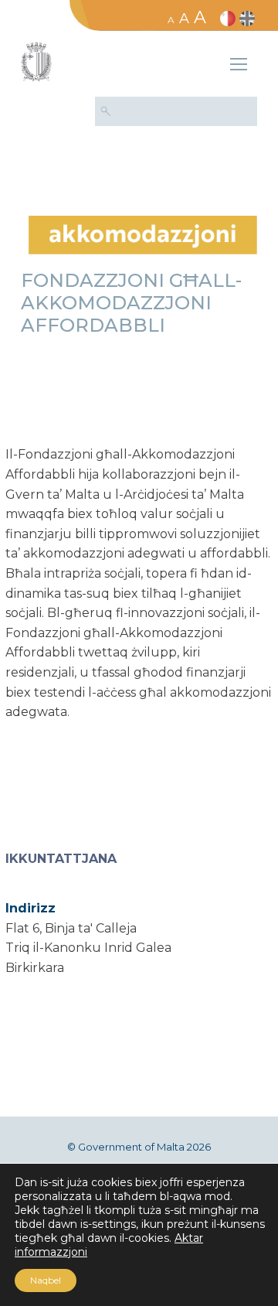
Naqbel (45, 1280)
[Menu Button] (238, 66)
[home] (143, 234)
